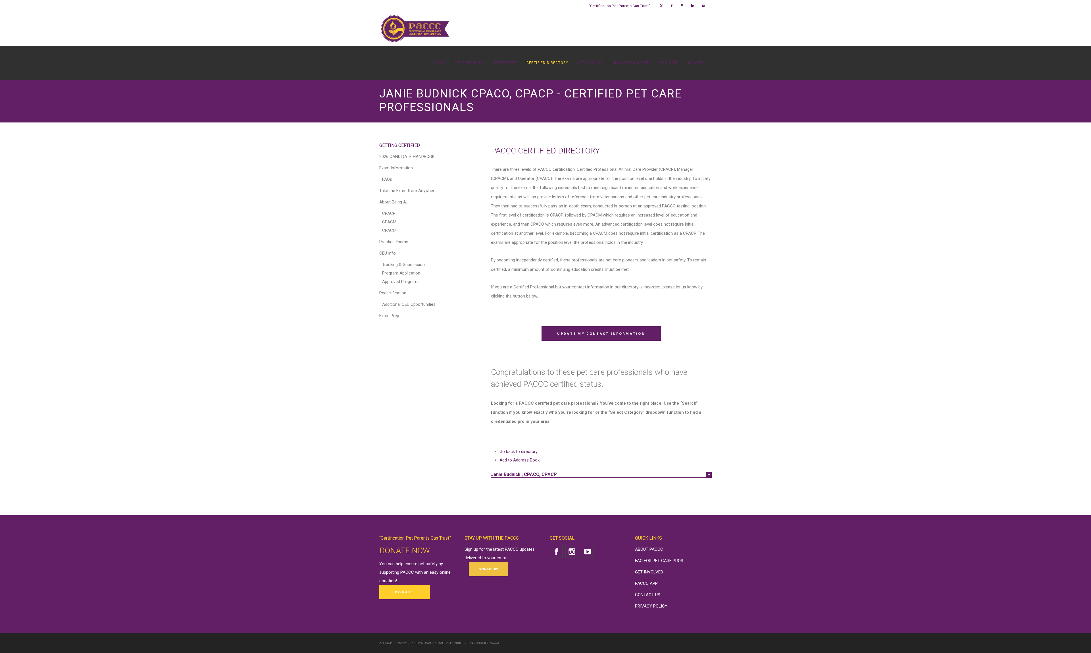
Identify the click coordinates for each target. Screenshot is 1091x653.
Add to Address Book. (519, 460)
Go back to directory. (518, 451)
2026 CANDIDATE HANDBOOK (407, 156)
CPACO (389, 230)
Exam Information (396, 167)
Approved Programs (401, 281)
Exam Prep (389, 315)
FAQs (387, 179)
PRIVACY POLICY (651, 606)
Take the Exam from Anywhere (408, 190)
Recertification (392, 293)
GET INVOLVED (649, 572)
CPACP (388, 213)
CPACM (389, 221)
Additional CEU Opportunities (409, 304)
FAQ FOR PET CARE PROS (659, 560)
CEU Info (387, 253)
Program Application (401, 273)
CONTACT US (647, 594)
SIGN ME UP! (488, 569)
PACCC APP (646, 583)
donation (387, 580)
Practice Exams (393, 241)
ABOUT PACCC (649, 549)
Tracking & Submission (403, 264)
